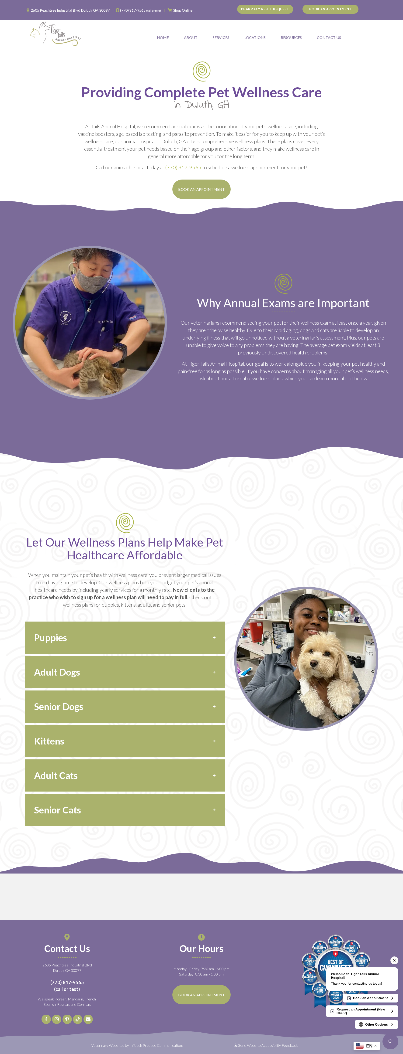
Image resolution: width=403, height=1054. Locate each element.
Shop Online (182, 10)
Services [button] (221, 37)
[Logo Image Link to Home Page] (55, 33)
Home (163, 37)
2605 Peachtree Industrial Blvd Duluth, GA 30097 (70, 10)
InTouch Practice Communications (157, 1045)
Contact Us (329, 37)
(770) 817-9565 (133, 10)
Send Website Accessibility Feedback (267, 1045)
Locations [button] (255, 37)
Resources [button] (291, 37)
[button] (125, 638)
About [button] (191, 37)
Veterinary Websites (107, 1045)
